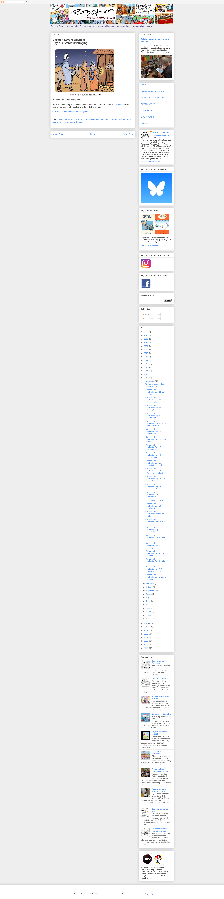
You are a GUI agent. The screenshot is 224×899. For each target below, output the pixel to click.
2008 (146, 634)
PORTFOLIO (146, 111)
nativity (126, 119)
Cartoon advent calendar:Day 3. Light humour (155, 561)
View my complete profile (151, 161)
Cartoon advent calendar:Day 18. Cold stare (155, 439)
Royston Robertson (161, 132)
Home (93, 134)
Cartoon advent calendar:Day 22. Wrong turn (153, 407)
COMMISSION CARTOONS (152, 91)
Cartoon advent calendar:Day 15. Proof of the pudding (154, 463)
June (148, 601)
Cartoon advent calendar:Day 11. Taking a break (153, 494)
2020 (146, 350)
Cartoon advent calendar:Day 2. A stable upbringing (153, 569)
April (148, 608)
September (151, 590)
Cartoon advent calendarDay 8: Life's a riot (155, 521)
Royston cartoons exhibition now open (160, 790)
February (150, 615)
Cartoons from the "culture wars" (159, 752)
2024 (146, 335)
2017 (146, 360)
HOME (143, 85)
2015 (146, 367)
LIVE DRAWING (147, 117)
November (150, 583)
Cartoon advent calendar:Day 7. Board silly (152, 529)
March (149, 612)
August (149, 594)
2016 (146, 364)
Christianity (104, 119)
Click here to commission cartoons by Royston (70, 112)
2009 (146, 630)
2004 (146, 648)
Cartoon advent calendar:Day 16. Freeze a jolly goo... (154, 455)
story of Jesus (76, 122)
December (150, 381)
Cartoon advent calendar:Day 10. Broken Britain (153, 506)
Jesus (120, 119)
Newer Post (57, 134)
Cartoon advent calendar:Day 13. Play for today (155, 478)
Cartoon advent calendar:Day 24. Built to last (155, 392)
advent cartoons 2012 (66, 119)
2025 (146, 332)
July (148, 598)
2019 (146, 353)
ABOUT (144, 123)
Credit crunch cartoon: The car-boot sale (161, 830)
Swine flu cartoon (159, 679)
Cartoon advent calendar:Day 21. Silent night (153, 415)
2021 (146, 346)
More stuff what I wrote (154, 500)
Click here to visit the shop (152, 246)
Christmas (113, 119)
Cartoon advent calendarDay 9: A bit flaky (154, 514)
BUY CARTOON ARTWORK (152, 98)
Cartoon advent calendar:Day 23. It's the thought (154, 400)
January (149, 619)
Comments (149, 318)
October (149, 587)
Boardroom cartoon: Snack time (160, 662)
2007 (146, 637)
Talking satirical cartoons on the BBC (160, 770)
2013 (146, 374)
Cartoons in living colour (161, 714)
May (148, 605)
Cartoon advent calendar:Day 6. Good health (155, 537)
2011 (146, 623)
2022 (146, 342)
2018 (146, 357)
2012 (146, 378)
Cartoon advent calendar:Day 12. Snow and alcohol (153, 486)
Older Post (128, 134)
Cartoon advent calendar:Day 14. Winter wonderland (154, 471)
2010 (146, 627)
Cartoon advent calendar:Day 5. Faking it (152, 545)
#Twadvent (118, 105)
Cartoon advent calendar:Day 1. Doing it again (155, 577)
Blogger (151, 894)
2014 (146, 371)
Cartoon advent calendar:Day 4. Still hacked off (154, 553)
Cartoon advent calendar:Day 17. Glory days (153, 447)
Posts (146, 314)
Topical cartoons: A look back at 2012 (155, 385)
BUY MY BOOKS (148, 104)
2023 (146, 339)
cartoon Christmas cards (89, 119)
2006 (146, 641)
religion (67, 122)
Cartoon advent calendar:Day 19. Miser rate (153, 431)
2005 (146, 644)
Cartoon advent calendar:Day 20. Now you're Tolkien (155, 423)
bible (77, 119)
